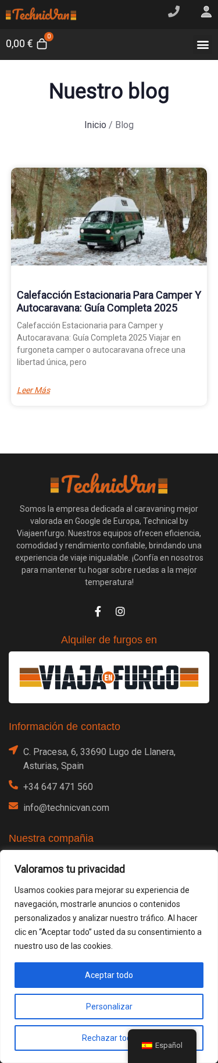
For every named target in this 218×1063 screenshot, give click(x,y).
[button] (202, 44)
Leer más (33, 390)
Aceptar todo (109, 975)
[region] (109, 956)
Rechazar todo (109, 1038)
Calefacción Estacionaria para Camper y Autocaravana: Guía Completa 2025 (109, 301)
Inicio (95, 124)
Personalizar (109, 1006)
